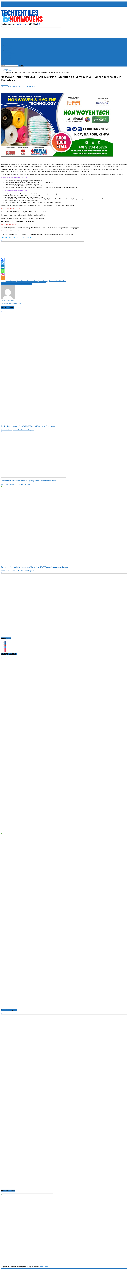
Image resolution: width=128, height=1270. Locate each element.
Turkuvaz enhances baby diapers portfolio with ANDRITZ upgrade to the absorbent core (35, 567)
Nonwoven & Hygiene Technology (37, 281)
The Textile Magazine (28, 86)
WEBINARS (8, 4)
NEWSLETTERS (9, 5)
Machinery (11, 54)
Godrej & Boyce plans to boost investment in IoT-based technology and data (23, 282)
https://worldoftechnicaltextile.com (11, 303)
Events (14, 281)
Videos (6, 50)
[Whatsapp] (2, 271)
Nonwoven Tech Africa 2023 (57, 281)
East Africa (9, 281)
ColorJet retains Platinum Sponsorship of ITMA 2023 (16, 284)
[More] (3, 278)
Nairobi (24, 281)
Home (6, 43)
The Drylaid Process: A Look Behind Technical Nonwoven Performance (28, 426)
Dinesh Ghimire (43, 1266)
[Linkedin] (2, 267)
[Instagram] (2, 274)
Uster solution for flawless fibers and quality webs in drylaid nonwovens (28, 481)
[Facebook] (2, 259)
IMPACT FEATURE (10, 2)
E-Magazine (8, 57)
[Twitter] (2, 263)
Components (12, 55)
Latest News (8, 45)
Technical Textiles (9, 47)
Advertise (7, 60)
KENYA (19, 281)
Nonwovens (8, 48)
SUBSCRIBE (8, 59)
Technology (8, 52)
